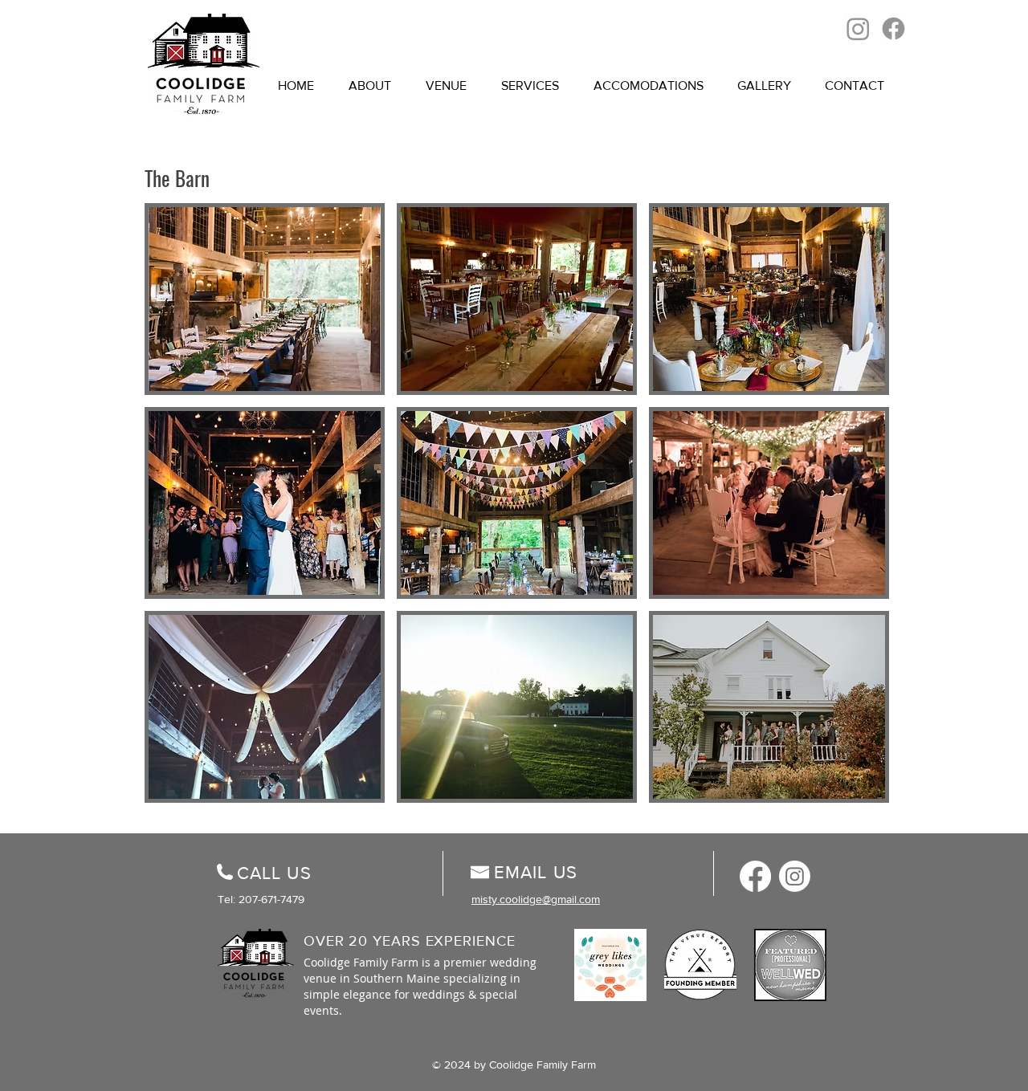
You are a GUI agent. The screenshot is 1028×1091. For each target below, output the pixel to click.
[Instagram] (858, 28)
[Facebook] (893, 28)
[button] (265, 299)
